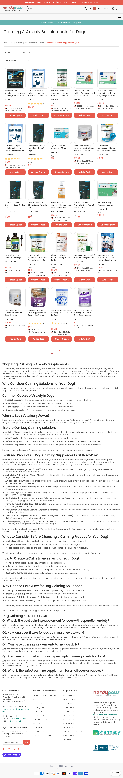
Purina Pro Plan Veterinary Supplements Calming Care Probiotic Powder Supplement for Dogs (15, 93)
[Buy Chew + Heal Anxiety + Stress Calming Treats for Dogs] (61, 242)
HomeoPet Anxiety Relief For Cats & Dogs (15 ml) (84, 256)
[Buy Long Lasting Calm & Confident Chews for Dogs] (38, 133)
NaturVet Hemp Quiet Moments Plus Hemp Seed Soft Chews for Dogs (60, 93)
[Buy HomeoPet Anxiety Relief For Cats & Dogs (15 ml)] (84, 242)
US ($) (106, 8)
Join (26, 742)
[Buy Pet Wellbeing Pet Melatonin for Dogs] (15, 242)
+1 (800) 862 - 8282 (18, 718)
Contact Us (37, 703)
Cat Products (68, 707)
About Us (36, 723)
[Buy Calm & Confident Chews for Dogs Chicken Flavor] (15, 190)
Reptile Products (70, 727)
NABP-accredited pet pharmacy (105, 713)
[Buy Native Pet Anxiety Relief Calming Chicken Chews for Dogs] (61, 297)
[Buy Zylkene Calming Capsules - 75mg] (61, 133)
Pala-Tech (78, 155)
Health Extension (58, 211)
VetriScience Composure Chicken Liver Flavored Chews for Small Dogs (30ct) (107, 148)
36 (24, 52)
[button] (4, 749)
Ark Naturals (102, 264)
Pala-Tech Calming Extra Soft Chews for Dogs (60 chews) (13, 312)
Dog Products (16, 43)
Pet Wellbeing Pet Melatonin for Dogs (13, 256)
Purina (7, 100)
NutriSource (79, 319)
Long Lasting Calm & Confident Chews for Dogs (37, 148)
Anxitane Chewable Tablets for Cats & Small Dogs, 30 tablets (84, 93)
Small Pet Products (71, 723)
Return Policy (38, 711)
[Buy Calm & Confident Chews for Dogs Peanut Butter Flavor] (84, 190)
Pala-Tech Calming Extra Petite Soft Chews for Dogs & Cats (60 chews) (84, 148)
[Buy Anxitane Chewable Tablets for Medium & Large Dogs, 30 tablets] (107, 78)
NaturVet (54, 100)
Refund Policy (38, 715)
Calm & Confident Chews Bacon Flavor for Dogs (38, 205)
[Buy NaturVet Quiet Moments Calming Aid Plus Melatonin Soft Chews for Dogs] (38, 242)
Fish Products (68, 715)
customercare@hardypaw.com (15, 710)
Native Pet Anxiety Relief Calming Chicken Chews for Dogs (61, 312)
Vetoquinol (55, 152)
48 (29, 52)
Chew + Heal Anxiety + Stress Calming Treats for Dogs (60, 257)
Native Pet (55, 319)
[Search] (85, 8)
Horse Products (69, 711)
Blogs (35, 699)
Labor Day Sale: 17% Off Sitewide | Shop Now (61, 22)
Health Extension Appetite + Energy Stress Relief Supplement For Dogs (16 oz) (61, 205)
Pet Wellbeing (10, 262)
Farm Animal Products (72, 731)
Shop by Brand (69, 695)
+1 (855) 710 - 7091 (14, 721)
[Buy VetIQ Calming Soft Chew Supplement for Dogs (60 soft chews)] (38, 297)
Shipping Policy (39, 707)
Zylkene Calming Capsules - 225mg (105, 203)
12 (15, 52)
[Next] (70, 351)
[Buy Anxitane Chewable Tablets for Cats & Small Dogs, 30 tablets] (84, 78)
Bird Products (68, 719)
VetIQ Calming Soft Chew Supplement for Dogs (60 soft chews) (37, 312)
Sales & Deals (68, 735)
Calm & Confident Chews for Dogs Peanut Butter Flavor (84, 205)
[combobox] (55, 8)
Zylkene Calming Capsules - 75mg (58, 147)
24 (19, 52)
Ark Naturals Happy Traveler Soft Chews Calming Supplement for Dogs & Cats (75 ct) (107, 257)
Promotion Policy (40, 719)
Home (6, 43)
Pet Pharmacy (69, 699)
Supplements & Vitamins (35, 43)
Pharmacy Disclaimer (42, 735)
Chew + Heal (56, 264)
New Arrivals (68, 739)
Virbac (77, 100)
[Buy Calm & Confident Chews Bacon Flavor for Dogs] (38, 190)
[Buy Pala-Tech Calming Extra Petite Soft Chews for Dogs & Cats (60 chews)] (84, 133)
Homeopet (78, 262)
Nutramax (32, 100)
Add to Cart (38, 115)
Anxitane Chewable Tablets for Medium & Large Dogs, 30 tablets (106, 93)
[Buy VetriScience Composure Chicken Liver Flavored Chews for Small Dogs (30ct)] (107, 133)
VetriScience (33, 155)
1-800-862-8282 (48, 2)
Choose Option (15, 115)
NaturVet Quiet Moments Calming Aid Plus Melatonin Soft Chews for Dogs (37, 257)
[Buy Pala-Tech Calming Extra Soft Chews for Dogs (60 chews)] (15, 297)
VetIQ (30, 319)
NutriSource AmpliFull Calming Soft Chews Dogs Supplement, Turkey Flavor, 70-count (84, 312)
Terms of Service (40, 731)
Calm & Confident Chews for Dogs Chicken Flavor (15, 205)
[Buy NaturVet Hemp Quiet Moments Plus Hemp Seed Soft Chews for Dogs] (61, 78)
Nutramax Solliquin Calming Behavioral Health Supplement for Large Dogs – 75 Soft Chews (37, 93)
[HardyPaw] (13, 9)
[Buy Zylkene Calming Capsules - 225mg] (107, 190)
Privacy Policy (38, 727)
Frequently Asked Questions (44, 695)
